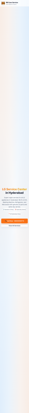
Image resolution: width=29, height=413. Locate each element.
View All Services (14, 225)
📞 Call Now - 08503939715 (14, 221)
